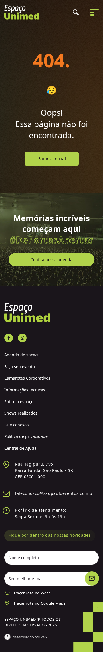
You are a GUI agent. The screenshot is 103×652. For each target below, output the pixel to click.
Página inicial (51, 158)
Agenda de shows (21, 354)
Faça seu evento (19, 366)
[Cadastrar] (92, 578)
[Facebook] (8, 338)
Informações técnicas (24, 390)
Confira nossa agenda (51, 259)
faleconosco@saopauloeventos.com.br (54, 493)
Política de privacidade (26, 436)
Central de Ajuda (20, 448)
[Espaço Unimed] (21, 12)
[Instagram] (22, 338)
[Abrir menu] (94, 12)
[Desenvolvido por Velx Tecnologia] (25, 637)
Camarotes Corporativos (27, 378)
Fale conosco (16, 425)
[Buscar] (76, 12)
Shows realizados (20, 413)
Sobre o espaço (18, 401)
